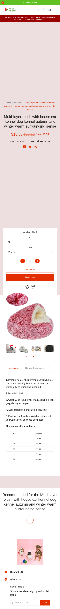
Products (18, 103)
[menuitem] (38, 10)
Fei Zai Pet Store (40, 141)
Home (8, 103)
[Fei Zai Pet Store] (11, 10)
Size (30, 237)
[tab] (14, 368)
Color (30, 247)
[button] (2, 2)
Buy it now (30, 277)
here (35, 2)
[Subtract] (22, 261)
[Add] (37, 261)
